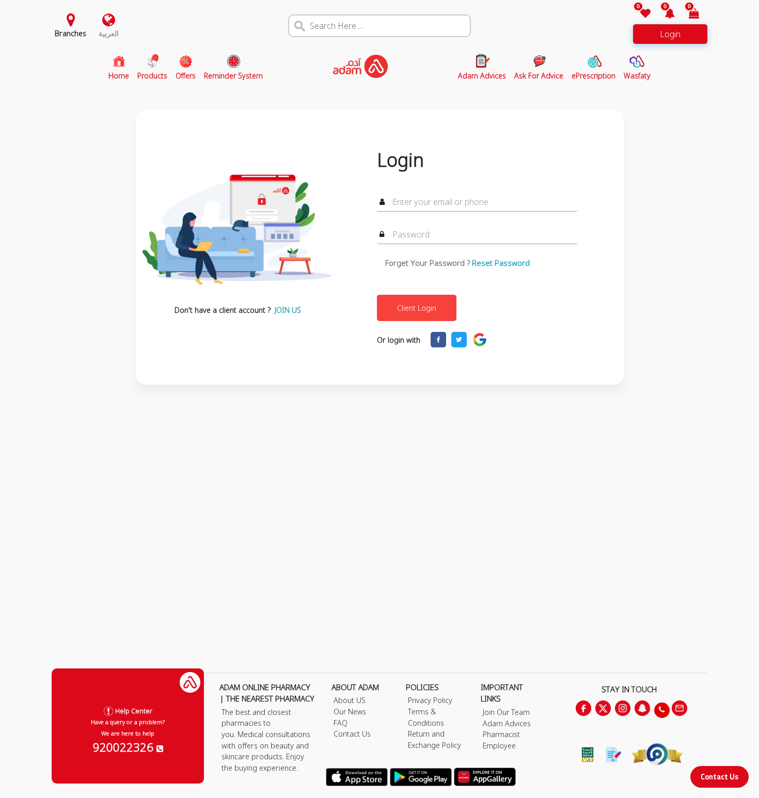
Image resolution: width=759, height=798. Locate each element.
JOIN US (288, 310)
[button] (664, 14)
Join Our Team (506, 712)
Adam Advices (507, 723)
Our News (350, 711)
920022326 (124, 747)
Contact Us (719, 777)
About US (350, 700)
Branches (70, 33)
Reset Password (501, 263)
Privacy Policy (430, 700)
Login (670, 34)
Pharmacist (501, 734)
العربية (109, 33)
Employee (499, 746)
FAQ (340, 723)
